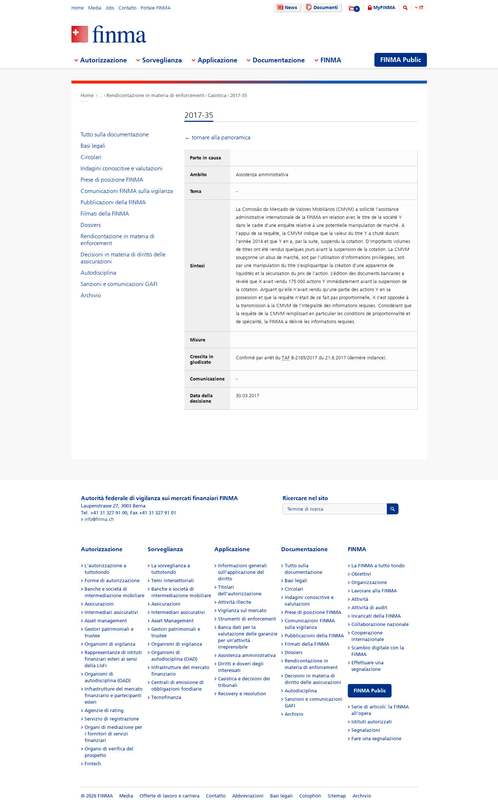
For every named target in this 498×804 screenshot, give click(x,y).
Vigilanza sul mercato (242, 610)
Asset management (106, 620)
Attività (359, 599)
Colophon (310, 796)
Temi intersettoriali (172, 580)
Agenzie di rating (104, 710)
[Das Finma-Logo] (109, 35)
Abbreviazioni (248, 796)
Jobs (110, 8)
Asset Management (172, 620)
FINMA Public (370, 691)
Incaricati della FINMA (376, 616)
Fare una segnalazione (376, 738)
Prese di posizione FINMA (112, 179)
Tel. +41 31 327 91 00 (104, 512)
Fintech (93, 763)
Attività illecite (234, 602)
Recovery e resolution (242, 693)
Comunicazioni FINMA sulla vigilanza (127, 191)
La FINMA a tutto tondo (378, 565)
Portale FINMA (156, 8)
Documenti (326, 7)
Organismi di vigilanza (110, 644)
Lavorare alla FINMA (374, 591)
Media (94, 8)
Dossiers (91, 224)
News (291, 7)
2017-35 (238, 95)
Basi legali (93, 145)
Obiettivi (361, 574)
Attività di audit (369, 607)
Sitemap (337, 796)
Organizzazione (369, 582)
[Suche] (405, 9)
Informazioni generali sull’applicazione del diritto (242, 572)
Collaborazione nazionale (380, 624)
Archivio (91, 295)
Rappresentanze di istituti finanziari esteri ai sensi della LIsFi (113, 659)
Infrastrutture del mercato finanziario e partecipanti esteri (114, 695)
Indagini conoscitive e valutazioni (122, 168)
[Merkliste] (352, 8)
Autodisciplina (98, 272)
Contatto (127, 8)
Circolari (91, 157)
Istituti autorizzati (371, 721)
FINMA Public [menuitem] (400, 60)
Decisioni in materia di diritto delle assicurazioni (123, 258)
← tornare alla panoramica (217, 137)
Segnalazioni (365, 730)
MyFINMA (384, 7)
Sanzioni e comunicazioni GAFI (119, 284)
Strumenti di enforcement (247, 619)
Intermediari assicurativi (111, 612)
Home (77, 8)
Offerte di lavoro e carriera (169, 796)
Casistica (217, 95)
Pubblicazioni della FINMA (113, 202)
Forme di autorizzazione (112, 580)
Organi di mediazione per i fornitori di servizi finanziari (113, 733)
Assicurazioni (99, 604)
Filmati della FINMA (105, 213)
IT (421, 7)
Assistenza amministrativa (247, 655)
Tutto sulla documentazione (115, 134)
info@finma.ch (99, 519)
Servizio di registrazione (112, 719)
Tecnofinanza (166, 697)
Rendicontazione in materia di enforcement (155, 95)
